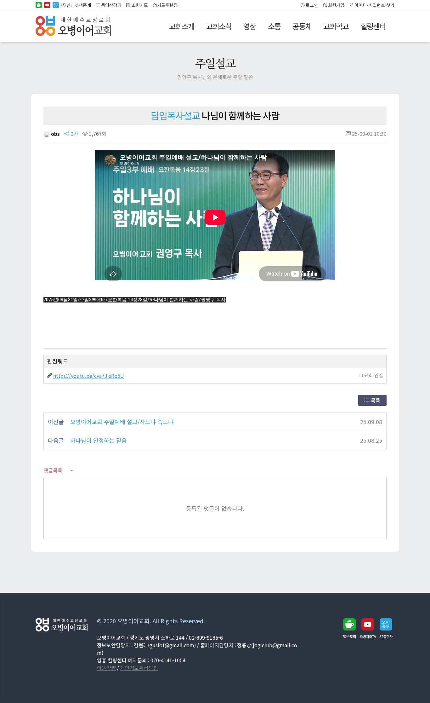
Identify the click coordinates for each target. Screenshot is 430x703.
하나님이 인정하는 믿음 (98, 440)
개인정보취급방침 (139, 667)
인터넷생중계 (78, 5)
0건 (73, 133)
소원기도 (139, 5)
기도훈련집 (167, 5)
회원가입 (335, 5)
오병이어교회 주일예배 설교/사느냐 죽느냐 (121, 422)
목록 (375, 400)
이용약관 (106, 667)
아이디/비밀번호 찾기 (374, 5)
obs (55, 133)
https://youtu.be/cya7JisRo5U (88, 375)
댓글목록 (52, 470)
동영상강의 (111, 5)
